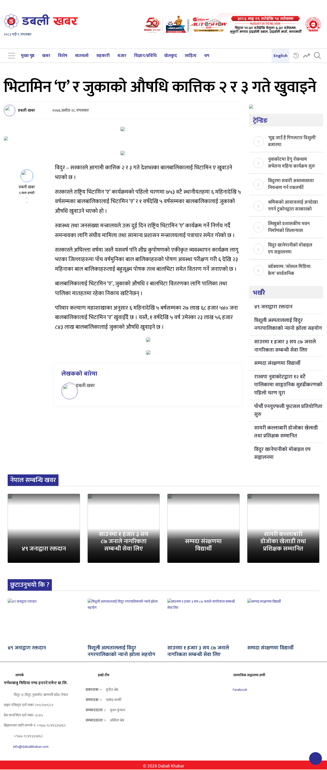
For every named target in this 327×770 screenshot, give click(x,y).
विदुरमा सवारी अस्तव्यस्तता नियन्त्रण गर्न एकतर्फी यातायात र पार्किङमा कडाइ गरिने (291, 184)
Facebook (239, 690)
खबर (46, 55)
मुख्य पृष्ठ (27, 55)
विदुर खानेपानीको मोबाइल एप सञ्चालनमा (290, 248)
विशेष (62, 55)
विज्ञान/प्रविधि (145, 55)
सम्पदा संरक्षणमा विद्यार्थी (277, 363)
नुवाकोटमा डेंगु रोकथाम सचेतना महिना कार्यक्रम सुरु (291, 162)
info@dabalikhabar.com (31, 747)
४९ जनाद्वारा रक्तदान (273, 306)
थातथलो (82, 55)
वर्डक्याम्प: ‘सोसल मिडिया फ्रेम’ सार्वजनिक (289, 269)
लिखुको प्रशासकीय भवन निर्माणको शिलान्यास (289, 226)
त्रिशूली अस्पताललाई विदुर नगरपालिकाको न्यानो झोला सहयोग (288, 324)
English (280, 55)
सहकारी (103, 55)
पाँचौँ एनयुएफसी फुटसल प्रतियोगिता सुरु (288, 410)
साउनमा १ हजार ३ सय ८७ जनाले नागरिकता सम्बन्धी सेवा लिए (285, 345)
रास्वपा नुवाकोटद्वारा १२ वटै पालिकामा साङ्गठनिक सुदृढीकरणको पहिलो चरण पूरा (288, 384)
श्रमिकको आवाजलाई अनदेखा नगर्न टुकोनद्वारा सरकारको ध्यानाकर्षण (293, 205)
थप (206, 55)
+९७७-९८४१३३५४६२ (28, 736)
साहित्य (190, 55)
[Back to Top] (315, 758)
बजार (122, 55)
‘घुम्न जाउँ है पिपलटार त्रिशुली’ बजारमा (292, 141)
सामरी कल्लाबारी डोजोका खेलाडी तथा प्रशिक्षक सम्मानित (286, 432)
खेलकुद (170, 55)
